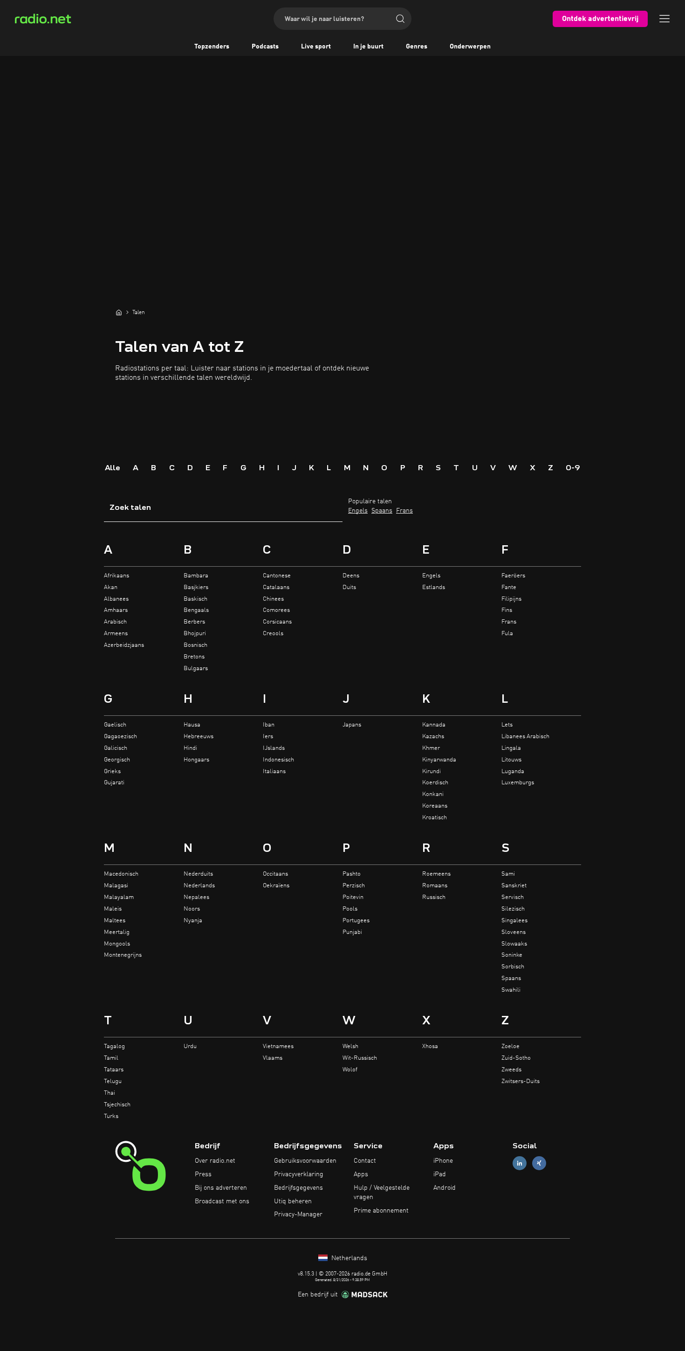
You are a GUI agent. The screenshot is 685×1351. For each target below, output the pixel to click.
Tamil (111, 1058)
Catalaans (276, 587)
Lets (507, 725)
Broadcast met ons (222, 1201)
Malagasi (116, 886)
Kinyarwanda (439, 760)
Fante (508, 587)
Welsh (350, 1046)
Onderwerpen (470, 46)
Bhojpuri (195, 634)
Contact (365, 1161)
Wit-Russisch (359, 1058)
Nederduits (198, 874)
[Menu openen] (664, 18)
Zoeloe (510, 1046)
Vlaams (272, 1058)
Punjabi (352, 932)
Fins (506, 610)
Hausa (192, 725)
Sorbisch (512, 967)
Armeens (116, 634)
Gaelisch (115, 725)
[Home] (119, 312)
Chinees (273, 599)
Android (444, 1188)
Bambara (196, 576)
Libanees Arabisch (525, 737)
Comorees (276, 610)
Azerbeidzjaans (124, 645)
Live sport (316, 46)
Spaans (381, 510)
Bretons (194, 657)
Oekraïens (276, 886)
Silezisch (513, 909)
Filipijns (511, 599)
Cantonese (277, 576)
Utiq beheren (293, 1201)
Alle (112, 467)
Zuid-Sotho (516, 1058)
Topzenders (211, 46)
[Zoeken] (400, 18)
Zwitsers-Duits (520, 1081)
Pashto (351, 874)
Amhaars (116, 610)
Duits (349, 587)
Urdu (190, 1046)
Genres (416, 46)
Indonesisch (278, 760)
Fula (507, 634)
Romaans (434, 886)
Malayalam (119, 897)
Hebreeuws (198, 737)
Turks (111, 1116)
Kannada (433, 725)
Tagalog (114, 1046)
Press (203, 1174)
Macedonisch (121, 874)
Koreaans (434, 806)
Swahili (511, 990)
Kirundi (431, 771)
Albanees (116, 599)
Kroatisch (434, 818)
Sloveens (513, 932)
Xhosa (430, 1046)
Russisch (433, 897)
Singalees (514, 921)
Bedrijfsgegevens (298, 1188)
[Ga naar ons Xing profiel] (539, 1163)
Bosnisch (195, 645)
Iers (268, 737)
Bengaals (196, 610)
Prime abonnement (381, 1210)
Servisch (512, 897)
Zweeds (511, 1070)
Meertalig (117, 932)
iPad (439, 1174)
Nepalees (196, 897)
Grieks (112, 771)
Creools (273, 634)
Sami (508, 874)
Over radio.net (215, 1161)
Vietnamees (278, 1046)
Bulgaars (196, 668)
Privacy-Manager (298, 1214)
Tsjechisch (117, 1105)
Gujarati (114, 783)
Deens (350, 576)
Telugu (113, 1081)
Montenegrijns (123, 955)
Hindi (190, 748)
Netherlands (348, 1258)
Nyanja (193, 921)
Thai (109, 1093)
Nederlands (199, 886)
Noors (192, 909)
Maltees (114, 921)
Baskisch (195, 599)
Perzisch (353, 886)
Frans (404, 510)
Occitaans (275, 874)
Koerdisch (435, 783)
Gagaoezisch (120, 737)
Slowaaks (514, 944)
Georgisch (117, 760)
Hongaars (196, 760)
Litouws (511, 760)
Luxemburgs (517, 783)
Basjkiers (196, 587)
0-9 (573, 467)
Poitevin (352, 897)
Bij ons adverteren (221, 1188)
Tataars (113, 1070)
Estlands (433, 587)
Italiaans (274, 771)
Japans (351, 725)
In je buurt (368, 46)
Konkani (433, 794)
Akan (110, 587)
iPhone (443, 1161)
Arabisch (115, 622)
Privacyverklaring (298, 1174)
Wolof (349, 1070)
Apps (361, 1174)
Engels (358, 510)
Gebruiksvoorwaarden (305, 1161)
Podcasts (265, 46)
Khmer (431, 748)
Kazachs (433, 737)
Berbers (194, 622)
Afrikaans (116, 576)
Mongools (117, 944)
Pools (349, 909)
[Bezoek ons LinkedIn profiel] (519, 1163)
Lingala (511, 748)
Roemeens (436, 874)
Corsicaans (277, 622)
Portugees (356, 921)
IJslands (274, 748)
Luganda (512, 771)
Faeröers (513, 576)
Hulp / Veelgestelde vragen (382, 1192)
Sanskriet (514, 886)
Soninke (511, 955)
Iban (268, 725)
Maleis (113, 909)
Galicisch (115, 748)
